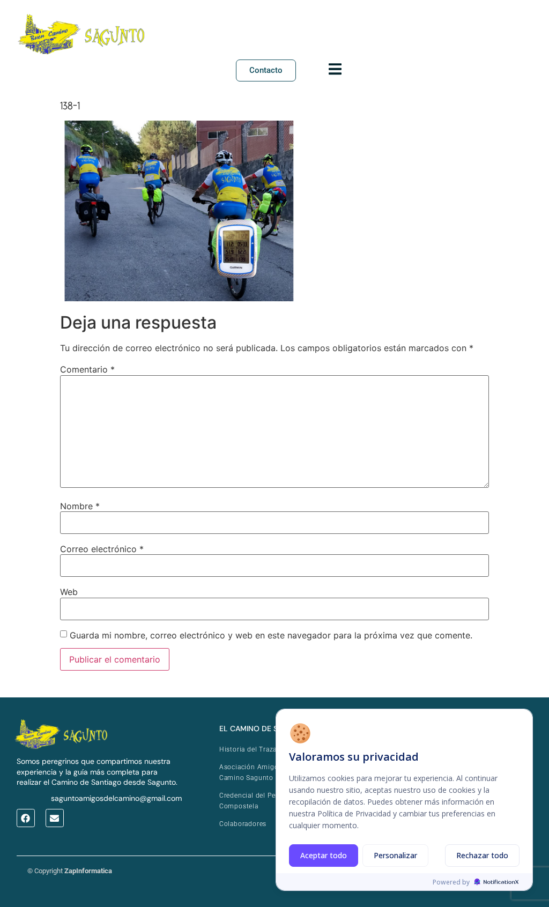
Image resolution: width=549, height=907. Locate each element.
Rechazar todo (482, 855)
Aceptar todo (323, 855)
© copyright (69, 871)
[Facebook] (26, 818)
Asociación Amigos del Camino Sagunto (256, 772)
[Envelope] (55, 818)
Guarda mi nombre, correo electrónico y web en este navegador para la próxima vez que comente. (271, 635)
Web (69, 592)
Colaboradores (242, 824)
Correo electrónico (102, 549)
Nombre (80, 506)
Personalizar (395, 855)
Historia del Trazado (252, 749)
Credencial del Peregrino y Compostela (262, 801)
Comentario (87, 369)
